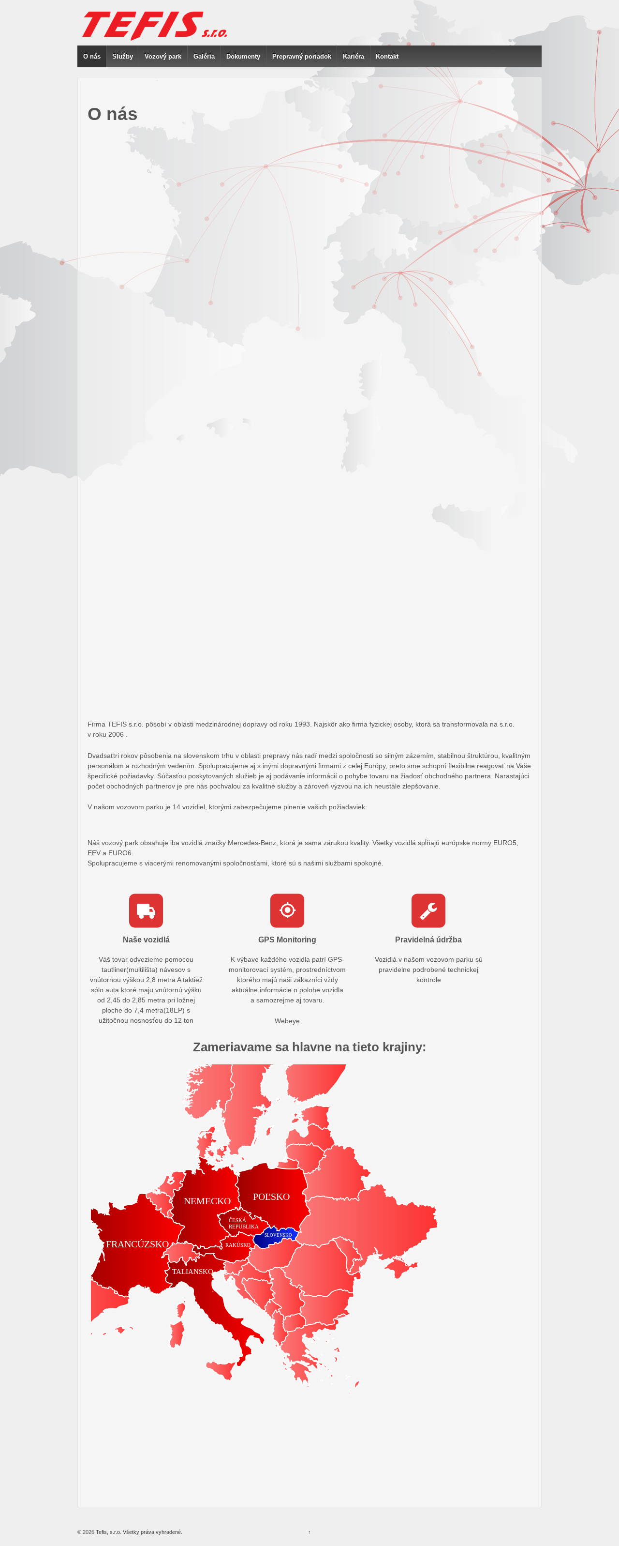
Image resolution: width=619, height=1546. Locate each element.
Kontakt (387, 56)
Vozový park (163, 56)
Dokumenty (243, 56)
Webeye (287, 1021)
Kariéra (353, 56)
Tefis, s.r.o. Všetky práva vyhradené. (138, 1532)
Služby (122, 56)
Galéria (204, 56)
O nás (92, 56)
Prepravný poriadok (301, 56)
